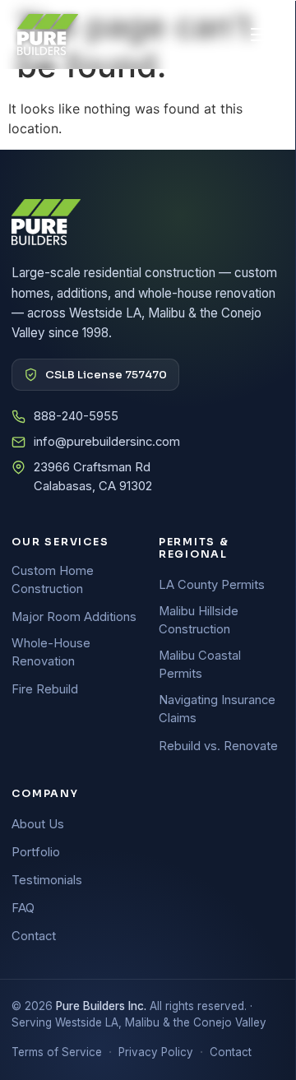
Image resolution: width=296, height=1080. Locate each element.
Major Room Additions (74, 617)
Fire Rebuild (45, 689)
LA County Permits (212, 584)
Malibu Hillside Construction (198, 620)
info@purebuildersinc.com (107, 441)
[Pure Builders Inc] (47, 34)
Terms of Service (57, 1052)
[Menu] (261, 34)
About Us (38, 824)
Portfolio (36, 852)
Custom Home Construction (53, 579)
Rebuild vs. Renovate (218, 746)
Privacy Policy (155, 1052)
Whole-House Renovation (51, 652)
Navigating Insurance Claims (217, 709)
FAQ (23, 908)
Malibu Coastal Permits (200, 664)
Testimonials (47, 880)
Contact (34, 936)
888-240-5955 (76, 416)
